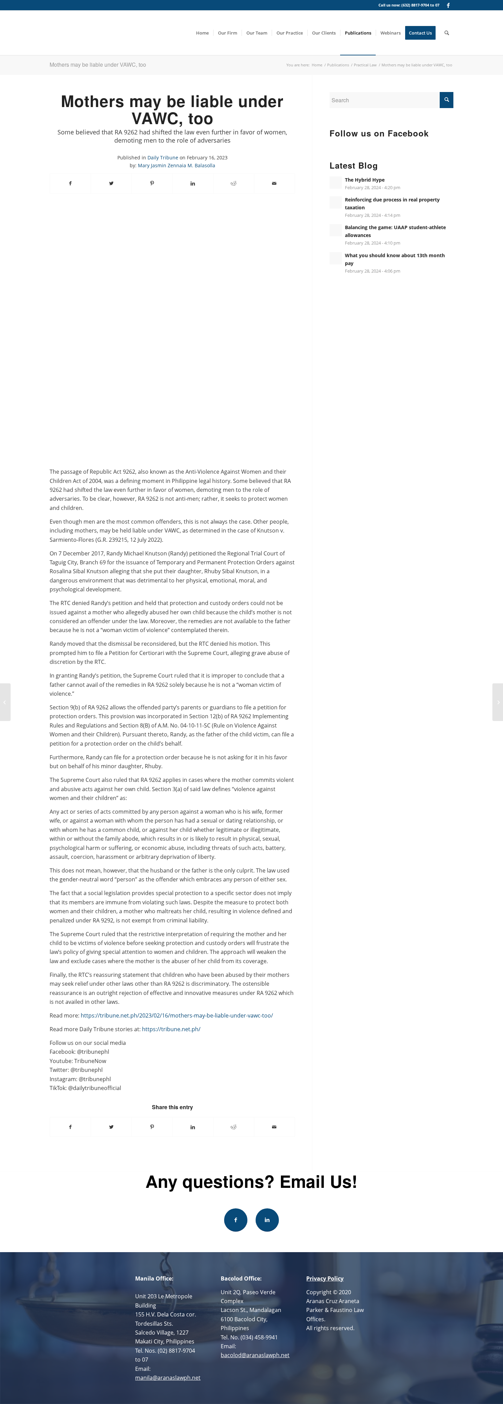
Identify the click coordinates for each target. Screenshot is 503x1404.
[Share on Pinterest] (152, 183)
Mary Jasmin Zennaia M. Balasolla (176, 165)
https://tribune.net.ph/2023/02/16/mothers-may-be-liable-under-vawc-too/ (177, 1015)
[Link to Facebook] (448, 5)
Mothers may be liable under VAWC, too (98, 64)
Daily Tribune (162, 157)
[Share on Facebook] (70, 183)
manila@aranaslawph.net (168, 1377)
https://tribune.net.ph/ (171, 1029)
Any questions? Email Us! (251, 1181)
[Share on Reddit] (234, 183)
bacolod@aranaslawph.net (255, 1355)
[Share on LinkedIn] (192, 183)
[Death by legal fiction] (5, 702)
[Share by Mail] (274, 183)
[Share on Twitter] (111, 183)
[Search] (446, 33)
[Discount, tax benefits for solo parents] (497, 702)
